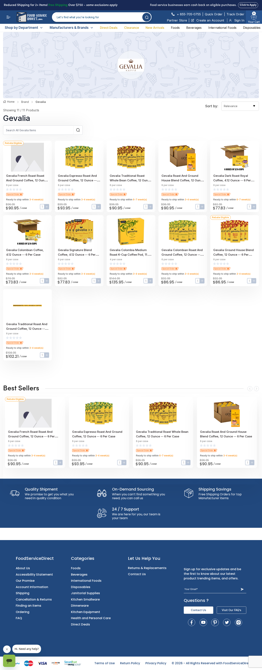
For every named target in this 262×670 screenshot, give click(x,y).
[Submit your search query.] (146, 17)
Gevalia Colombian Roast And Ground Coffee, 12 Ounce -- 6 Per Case (182, 254)
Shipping (22, 593)
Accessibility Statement (34, 574)
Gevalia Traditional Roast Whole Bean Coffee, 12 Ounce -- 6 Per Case (130, 180)
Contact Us (137, 574)
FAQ (19, 618)
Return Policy (130, 663)
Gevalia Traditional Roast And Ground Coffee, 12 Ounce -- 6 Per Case (26, 328)
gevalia (40, 101)
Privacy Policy (155, 663)
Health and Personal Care (91, 618)
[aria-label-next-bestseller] (256, 388)
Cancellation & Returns (34, 599)
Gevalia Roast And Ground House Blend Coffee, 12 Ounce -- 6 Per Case (182, 180)
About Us (23, 568)
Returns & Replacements (147, 568)
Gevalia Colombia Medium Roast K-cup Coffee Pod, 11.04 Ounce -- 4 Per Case (131, 254)
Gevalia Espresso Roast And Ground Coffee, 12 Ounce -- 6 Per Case (78, 180)
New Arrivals (155, 28)
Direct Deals (108, 28)
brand (25, 101)
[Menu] (8, 17)
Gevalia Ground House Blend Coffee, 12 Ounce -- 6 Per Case (233, 254)
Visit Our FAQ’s (231, 610)
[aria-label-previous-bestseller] (249, 388)
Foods (175, 28)
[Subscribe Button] (242, 589)
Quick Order (213, 14)
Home (11, 101)
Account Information (32, 587)
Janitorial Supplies (85, 593)
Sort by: (211, 106)
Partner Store (177, 20)
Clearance (131, 28)
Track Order (235, 14)
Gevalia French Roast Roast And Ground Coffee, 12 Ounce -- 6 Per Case (27, 180)
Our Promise (25, 580)
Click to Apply (248, 5)
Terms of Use (104, 663)
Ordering (22, 612)
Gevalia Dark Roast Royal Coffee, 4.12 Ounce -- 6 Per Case (232, 180)
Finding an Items (28, 605)
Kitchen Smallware (85, 599)
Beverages (194, 28)
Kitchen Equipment (85, 612)
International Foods (222, 28)
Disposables (251, 28)
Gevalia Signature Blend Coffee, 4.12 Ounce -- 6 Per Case (77, 254)
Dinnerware (80, 605)
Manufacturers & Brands (69, 28)
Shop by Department (21, 28)
